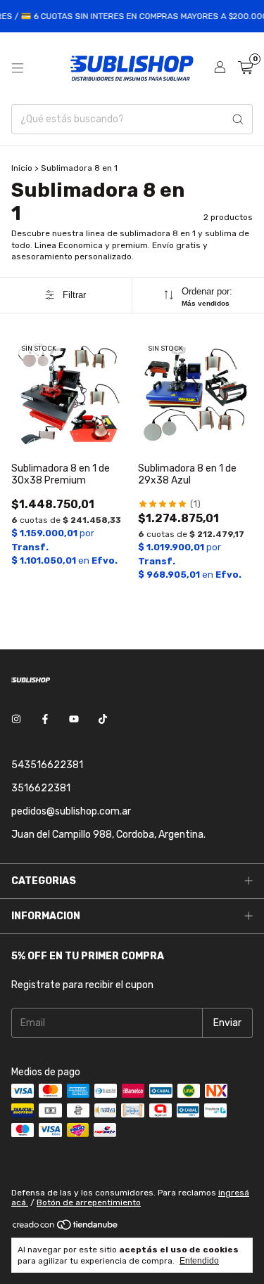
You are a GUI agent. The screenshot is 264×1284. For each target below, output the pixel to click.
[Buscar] (238, 119)
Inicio (21, 168)
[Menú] (17, 68)
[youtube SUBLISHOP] (74, 719)
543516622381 (47, 765)
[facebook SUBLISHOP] (45, 719)
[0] (245, 68)
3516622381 (40, 788)
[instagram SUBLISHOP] (16, 719)
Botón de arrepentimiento (89, 1202)
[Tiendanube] (65, 1228)
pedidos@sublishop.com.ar (71, 811)
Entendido (199, 1261)
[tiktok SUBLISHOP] (103, 719)
